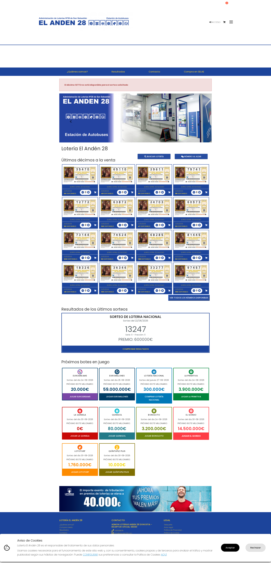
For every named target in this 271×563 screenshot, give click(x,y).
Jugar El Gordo (191, 435)
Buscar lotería (155, 156)
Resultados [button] (118, 71)
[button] (70, 121)
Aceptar (230, 547)
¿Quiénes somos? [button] (77, 71)
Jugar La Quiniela (79, 435)
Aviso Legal (168, 527)
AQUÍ (164, 554)
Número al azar (192, 156)
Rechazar (255, 547)
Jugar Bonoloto (154, 435)
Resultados (64, 530)
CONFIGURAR (90, 554)
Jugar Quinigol (117, 435)
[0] (225, 22)
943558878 (118, 530)
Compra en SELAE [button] (194, 71)
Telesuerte (168, 524)
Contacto (63, 533)
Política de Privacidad (173, 530)
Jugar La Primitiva (191, 396)
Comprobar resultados (136, 349)
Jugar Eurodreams (80, 396)
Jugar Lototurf (80, 472)
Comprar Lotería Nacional (154, 398)
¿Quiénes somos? (67, 524)
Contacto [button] (154, 71)
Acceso (215, 22)
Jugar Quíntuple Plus (117, 472)
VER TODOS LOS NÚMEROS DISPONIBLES (189, 297)
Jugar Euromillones (117, 396)
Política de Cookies (171, 533)
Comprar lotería (66, 527)
